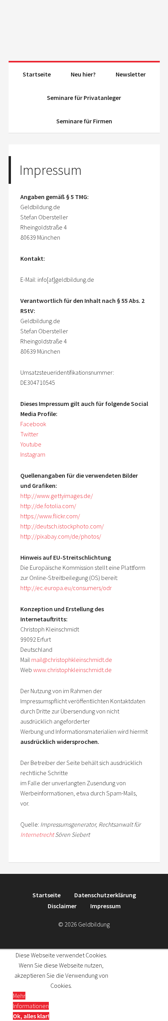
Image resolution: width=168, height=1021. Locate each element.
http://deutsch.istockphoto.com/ (62, 526)
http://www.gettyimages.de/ (56, 496)
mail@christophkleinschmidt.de (71, 659)
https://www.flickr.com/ (50, 516)
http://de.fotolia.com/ (48, 506)
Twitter (29, 434)
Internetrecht (37, 834)
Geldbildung (84, 27)
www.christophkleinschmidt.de (72, 670)
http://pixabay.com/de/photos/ (60, 536)
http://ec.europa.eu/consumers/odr (66, 588)
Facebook (33, 424)
